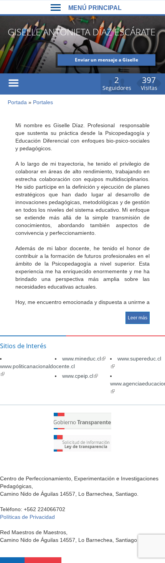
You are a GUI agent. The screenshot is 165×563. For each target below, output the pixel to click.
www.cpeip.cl (80, 376)
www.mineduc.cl (84, 358)
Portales (43, 102)
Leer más (137, 318)
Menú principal (95, 8)
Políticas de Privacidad (27, 517)
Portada (17, 102)
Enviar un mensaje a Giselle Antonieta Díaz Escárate (106, 61)
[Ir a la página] (82, 427)
